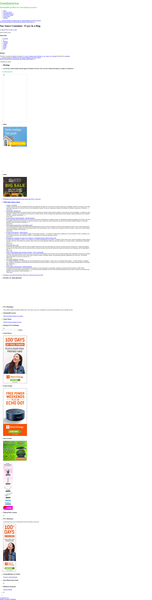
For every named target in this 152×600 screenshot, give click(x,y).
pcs (44, 56)
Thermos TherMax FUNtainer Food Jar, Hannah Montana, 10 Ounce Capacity (20, 20)
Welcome (5, 18)
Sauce (47, 56)
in (42, 56)
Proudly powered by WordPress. (8, 599)
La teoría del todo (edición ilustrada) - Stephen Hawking (20, 218)
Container (30, 56)
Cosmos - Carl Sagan (11, 205)
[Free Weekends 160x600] (9, 571)
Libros (18, 202)
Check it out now (7, 71)
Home (4, 10)
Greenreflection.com (8, 13)
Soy (51, 56)
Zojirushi (54, 56)
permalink (67, 56)
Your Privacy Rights (8, 15)
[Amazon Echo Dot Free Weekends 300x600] (15, 435)
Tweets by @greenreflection (10, 577)
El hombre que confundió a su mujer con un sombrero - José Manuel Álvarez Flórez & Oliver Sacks (31, 238)
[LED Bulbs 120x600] (8, 509)
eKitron (14, 56)
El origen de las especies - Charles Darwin (16, 232)
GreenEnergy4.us (9, 3)
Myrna (3, 29)
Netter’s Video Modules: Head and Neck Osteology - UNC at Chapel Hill (24, 252)
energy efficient (37, 56)
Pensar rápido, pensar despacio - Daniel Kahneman (19, 266)
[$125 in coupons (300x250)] (15, 460)
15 (23, 56)
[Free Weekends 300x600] (15, 382)
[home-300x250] (15, 146)
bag (27, 56)
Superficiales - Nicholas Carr (13, 211)
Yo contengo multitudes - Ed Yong (15, 259)
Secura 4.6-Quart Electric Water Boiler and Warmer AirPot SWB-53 (18, 22)
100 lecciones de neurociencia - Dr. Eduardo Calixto (19, 225)
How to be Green (7, 12)
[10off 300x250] (15, 196)
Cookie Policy (6, 16)
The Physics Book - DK (12, 245)
